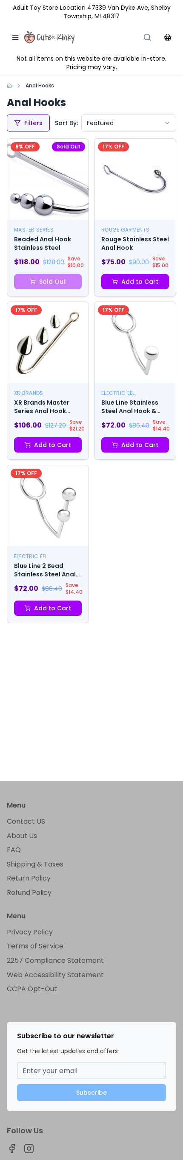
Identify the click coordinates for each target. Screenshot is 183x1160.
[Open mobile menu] (15, 37)
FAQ (14, 850)
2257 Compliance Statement (55, 960)
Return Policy (29, 878)
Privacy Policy (30, 932)
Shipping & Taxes (35, 864)
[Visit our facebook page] (12, 1148)
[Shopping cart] (167, 37)
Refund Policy (29, 892)
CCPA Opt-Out (32, 989)
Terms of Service (35, 946)
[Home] (49, 37)
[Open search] (147, 37)
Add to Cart (139, 281)
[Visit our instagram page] (29, 1148)
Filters (33, 123)
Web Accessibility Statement (55, 975)
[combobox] (128, 123)
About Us (22, 836)
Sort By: (66, 123)
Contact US (26, 821)
